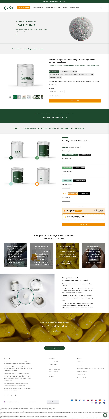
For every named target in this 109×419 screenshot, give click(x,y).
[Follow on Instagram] (8, 395)
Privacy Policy (52, 374)
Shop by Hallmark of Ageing (53, 7)
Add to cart (75, 100)
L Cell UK (51, 401)
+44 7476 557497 (81, 374)
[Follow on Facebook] (4, 395)
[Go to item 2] (15, 97)
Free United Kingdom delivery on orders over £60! (54, 1)
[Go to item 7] (38, 97)
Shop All (65, 7)
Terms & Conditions (53, 371)
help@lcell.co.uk (84, 377)
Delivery (50, 366)
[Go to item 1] (10, 97)
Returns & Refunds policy (54, 369)
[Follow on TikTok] (12, 395)
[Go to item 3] (19, 97)
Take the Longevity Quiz (23, 7)
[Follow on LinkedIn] (16, 395)
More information (53, 84)
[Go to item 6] (34, 97)
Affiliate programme (53, 364)
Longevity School (74, 7)
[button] (83, 211)
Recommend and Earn (54, 361)
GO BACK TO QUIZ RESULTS (54, 348)
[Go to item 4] (24, 97)
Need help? (51, 376)
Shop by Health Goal (38, 7)
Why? (16, 34)
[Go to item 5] (29, 97)
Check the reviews (54, 331)
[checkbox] (83, 217)
